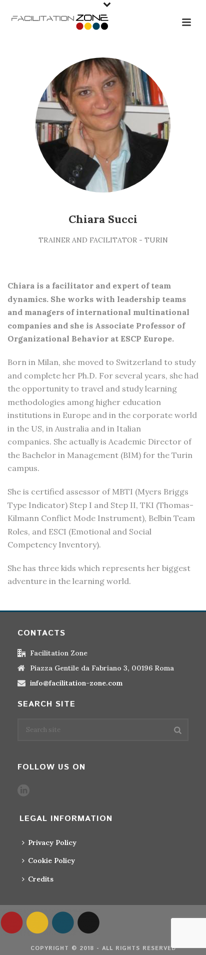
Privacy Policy (52, 842)
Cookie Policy (51, 860)
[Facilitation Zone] (50, 921)
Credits (41, 879)
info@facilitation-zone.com (76, 683)
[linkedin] (24, 791)
